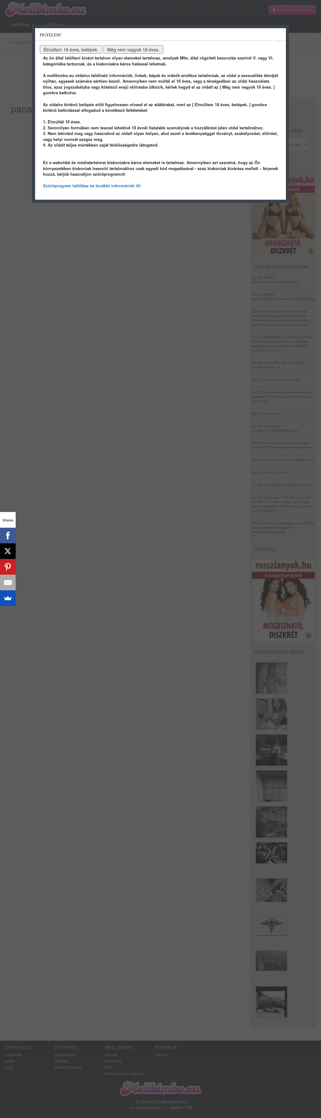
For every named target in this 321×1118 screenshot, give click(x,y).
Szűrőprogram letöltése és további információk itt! (92, 186)
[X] (8, 551)
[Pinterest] (8, 567)
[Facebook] (8, 535)
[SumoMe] (8, 598)
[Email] (8, 582)
